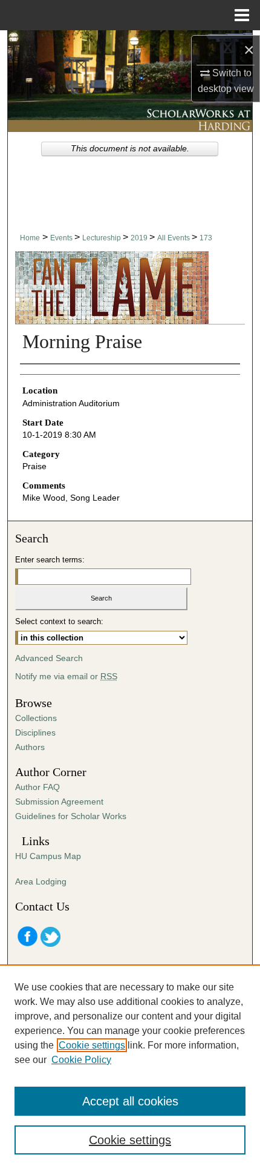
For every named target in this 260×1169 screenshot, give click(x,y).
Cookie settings (92, 1045)
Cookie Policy (81, 1060)
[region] (130, 1066)
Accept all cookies (130, 1101)
